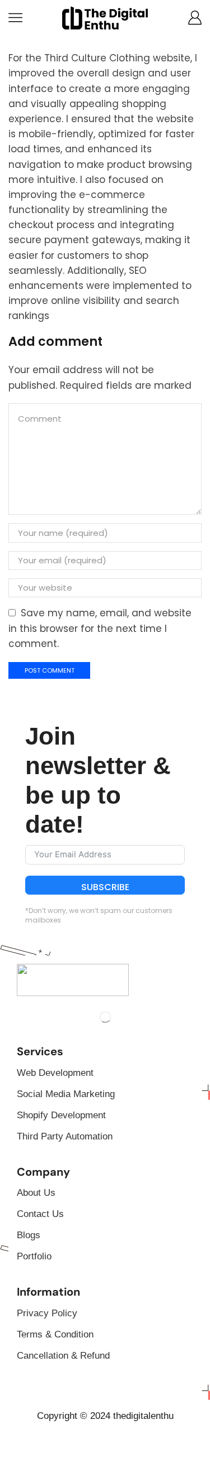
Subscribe (105, 887)
